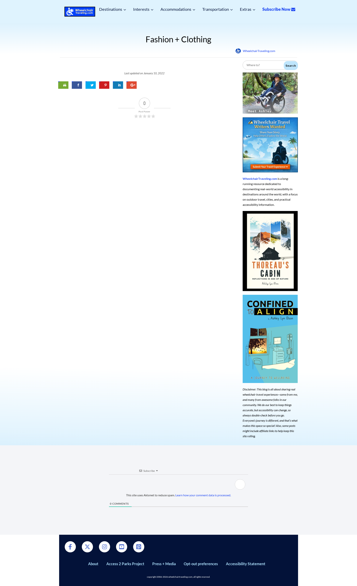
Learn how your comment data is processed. (203, 495)
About (93, 563)
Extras (245, 9)
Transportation (215, 9)
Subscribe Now (276, 9)
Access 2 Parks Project (125, 563)
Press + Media (164, 563)
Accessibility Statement (245, 563)
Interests (141, 9)
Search (291, 65)
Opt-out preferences (201, 563)
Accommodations (175, 9)
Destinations (110, 9)
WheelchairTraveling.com (259, 51)
